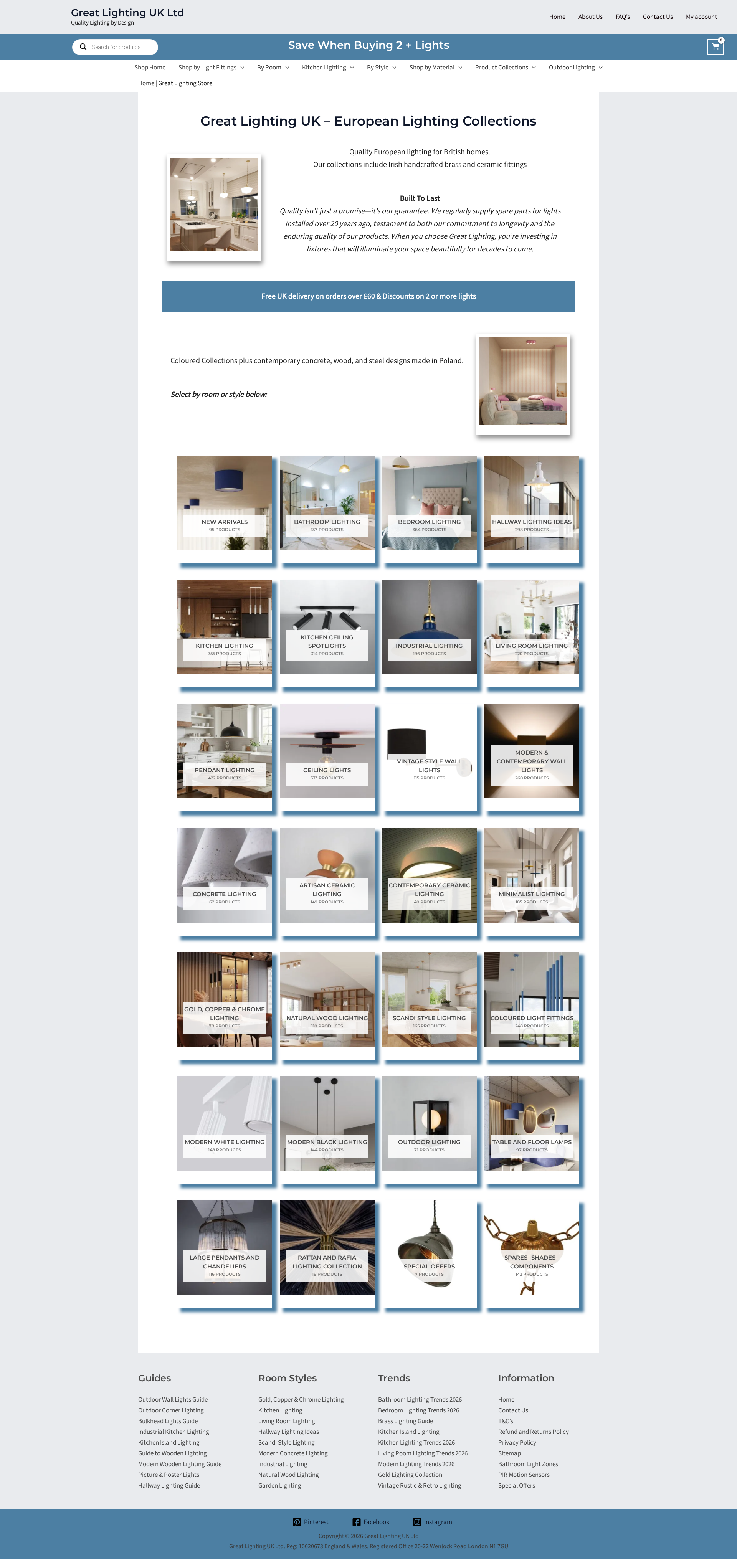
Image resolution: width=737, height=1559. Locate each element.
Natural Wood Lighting (288, 1475)
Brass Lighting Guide (405, 1421)
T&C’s (505, 1421)
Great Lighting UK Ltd (127, 13)
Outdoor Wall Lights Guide (173, 1399)
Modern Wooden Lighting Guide (179, 1464)
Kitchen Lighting (280, 1410)
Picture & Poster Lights (168, 1475)
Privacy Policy (517, 1442)
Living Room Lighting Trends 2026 (423, 1453)
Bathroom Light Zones (528, 1464)
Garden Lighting (279, 1485)
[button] (240, 67)
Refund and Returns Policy (533, 1432)
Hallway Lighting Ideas (288, 1432)
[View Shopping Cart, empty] (715, 47)
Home (146, 83)
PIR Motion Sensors (524, 1475)
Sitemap (509, 1453)
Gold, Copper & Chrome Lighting (301, 1399)
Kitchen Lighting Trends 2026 (416, 1442)
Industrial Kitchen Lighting (173, 1432)
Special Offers (516, 1485)
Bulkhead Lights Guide (168, 1421)
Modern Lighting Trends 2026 (416, 1464)
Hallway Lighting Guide (169, 1485)
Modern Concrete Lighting (293, 1453)
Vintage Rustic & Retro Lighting (419, 1485)
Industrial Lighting (282, 1464)
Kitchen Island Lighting (169, 1442)
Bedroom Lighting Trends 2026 (418, 1410)
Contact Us (513, 1410)
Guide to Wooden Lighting (172, 1453)
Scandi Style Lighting (286, 1442)
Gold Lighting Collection (410, 1475)
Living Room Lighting (286, 1421)
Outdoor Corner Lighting (171, 1410)
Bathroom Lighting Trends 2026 (420, 1399)
